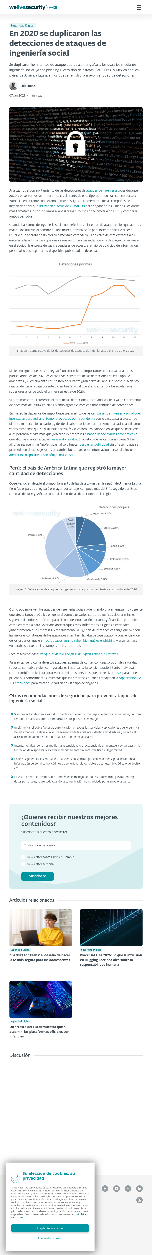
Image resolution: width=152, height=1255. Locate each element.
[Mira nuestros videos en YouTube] (116, 1188)
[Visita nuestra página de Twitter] (128, 1188)
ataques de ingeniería (101, 190)
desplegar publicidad (94, 444)
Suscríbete (37, 876)
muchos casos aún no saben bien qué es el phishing (78, 640)
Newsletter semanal (40, 864)
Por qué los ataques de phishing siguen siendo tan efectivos (79, 654)
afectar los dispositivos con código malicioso (41, 455)
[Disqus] (76, 1113)
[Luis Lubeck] (15, 86)
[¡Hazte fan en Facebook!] (105, 1188)
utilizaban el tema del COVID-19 (62, 206)
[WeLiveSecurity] (33, 7)
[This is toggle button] (139, 7)
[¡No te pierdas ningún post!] (139, 1200)
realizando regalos (64, 439)
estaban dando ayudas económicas (110, 434)
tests (118, 673)
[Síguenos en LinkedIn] (139, 1188)
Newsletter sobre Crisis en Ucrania (50, 857)
